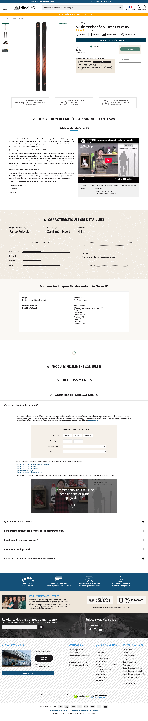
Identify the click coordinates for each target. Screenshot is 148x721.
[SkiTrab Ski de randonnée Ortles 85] (41, 56)
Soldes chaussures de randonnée (134, 674)
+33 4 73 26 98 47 (134, 600)
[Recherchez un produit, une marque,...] (120, 8)
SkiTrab (80, 23)
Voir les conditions (31, 105)
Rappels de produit (129, 683)
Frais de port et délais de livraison (79, 656)
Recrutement (100, 680)
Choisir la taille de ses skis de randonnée (29, 472)
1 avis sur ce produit (91, 30)
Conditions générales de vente (78, 665)
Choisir (108, 68)
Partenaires (126, 665)
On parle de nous (101, 677)
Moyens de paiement (76, 650)
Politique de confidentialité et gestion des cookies (80, 711)
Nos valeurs (100, 652)
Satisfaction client (128, 656)
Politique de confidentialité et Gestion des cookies (108, 670)
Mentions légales (101, 661)
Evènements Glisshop (103, 658)
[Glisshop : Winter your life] (26, 8)
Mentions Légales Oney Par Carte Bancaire (107, 665)
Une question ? (128, 650)
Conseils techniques (129, 662)
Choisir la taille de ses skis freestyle (27, 468)
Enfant (88, 436)
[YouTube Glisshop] (100, 630)
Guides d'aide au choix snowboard (134, 671)
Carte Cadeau (73, 653)
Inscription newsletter (130, 659)
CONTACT (102, 600)
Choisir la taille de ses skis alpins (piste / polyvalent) (32, 464)
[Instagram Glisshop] (95, 630)
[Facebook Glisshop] (90, 630)
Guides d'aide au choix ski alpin (133, 668)
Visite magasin (100, 674)
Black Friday (127, 680)
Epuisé (130, 49)
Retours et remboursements (78, 662)
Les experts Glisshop (102, 655)
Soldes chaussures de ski (131, 677)
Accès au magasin (43, 658)
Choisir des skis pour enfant (25, 470)
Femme (77, 436)
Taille (78, 50)
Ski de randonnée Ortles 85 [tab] (74, 128)
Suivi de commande (75, 659)
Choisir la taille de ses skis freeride (27, 466)
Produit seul (97, 46)
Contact (125, 653)
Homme (67, 436)
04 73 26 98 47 (93, 420)
